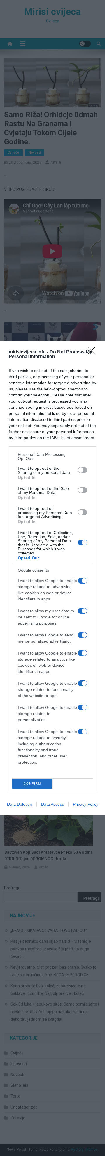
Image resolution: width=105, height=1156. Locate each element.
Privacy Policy (85, 804)
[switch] (82, 470)
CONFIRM (32, 783)
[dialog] (52, 578)
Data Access (52, 804)
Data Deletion (19, 804)
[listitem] (52, 456)
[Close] (93, 352)
